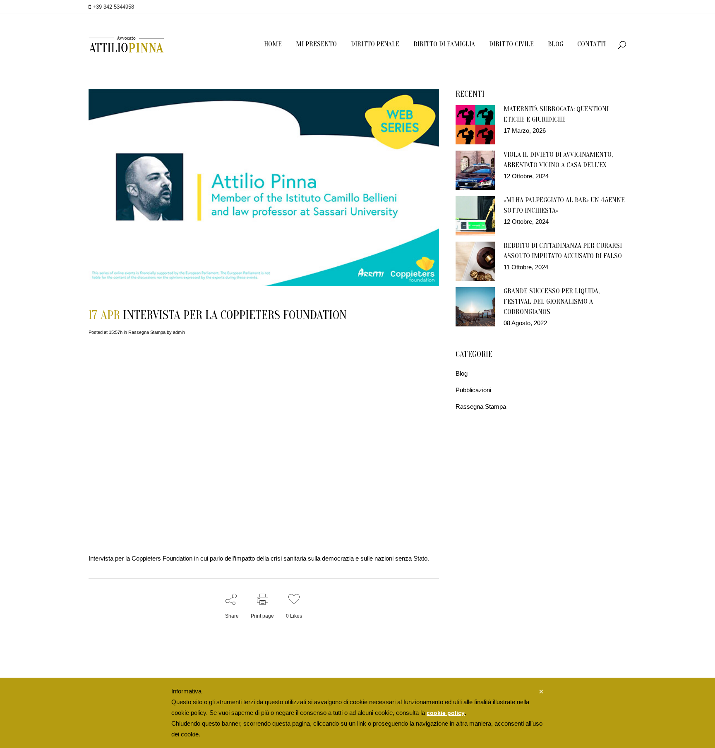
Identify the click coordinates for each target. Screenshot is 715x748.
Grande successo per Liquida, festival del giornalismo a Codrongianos (552, 301)
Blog (462, 373)
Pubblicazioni (473, 389)
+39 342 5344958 (112, 7)
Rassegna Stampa (147, 332)
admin (179, 332)
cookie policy (446, 713)
